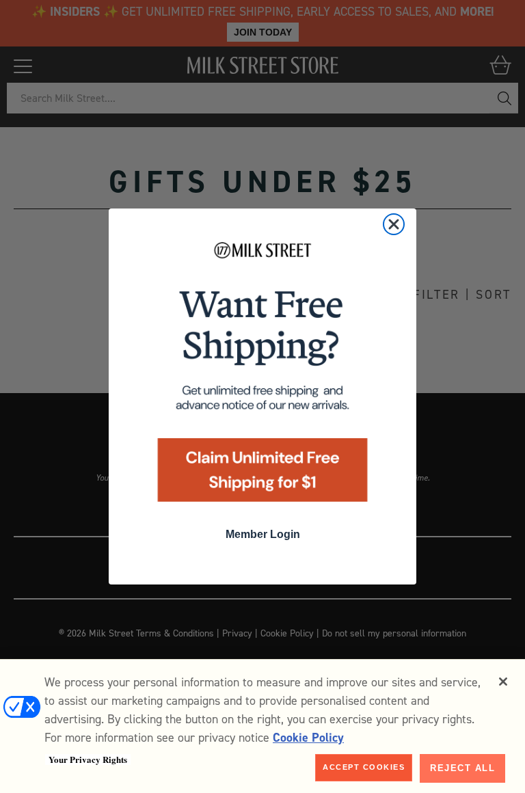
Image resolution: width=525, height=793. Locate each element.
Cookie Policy (308, 737)
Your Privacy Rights (88, 759)
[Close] (503, 682)
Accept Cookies (364, 767)
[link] (262, 376)
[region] (262, 726)
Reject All (462, 768)
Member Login (263, 534)
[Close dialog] (393, 224)
